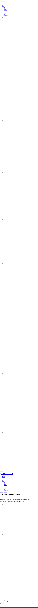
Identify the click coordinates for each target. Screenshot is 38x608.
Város (5, 601)
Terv (1, 601)
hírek (3, 5)
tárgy (5, 9)
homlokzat (10, 601)
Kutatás (33, 600)
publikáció (6, 15)
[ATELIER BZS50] (6, 474)
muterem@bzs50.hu (3, 492)
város (5, 7)
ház (4, 8)
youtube (3, 3)
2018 (29, 600)
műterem (5, 13)
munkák (3, 6)
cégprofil (5, 12)
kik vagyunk (6, 11)
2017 (27, 600)
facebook (3, 2)
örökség (5, 10)
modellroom (4, 4)
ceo (4, 14)
